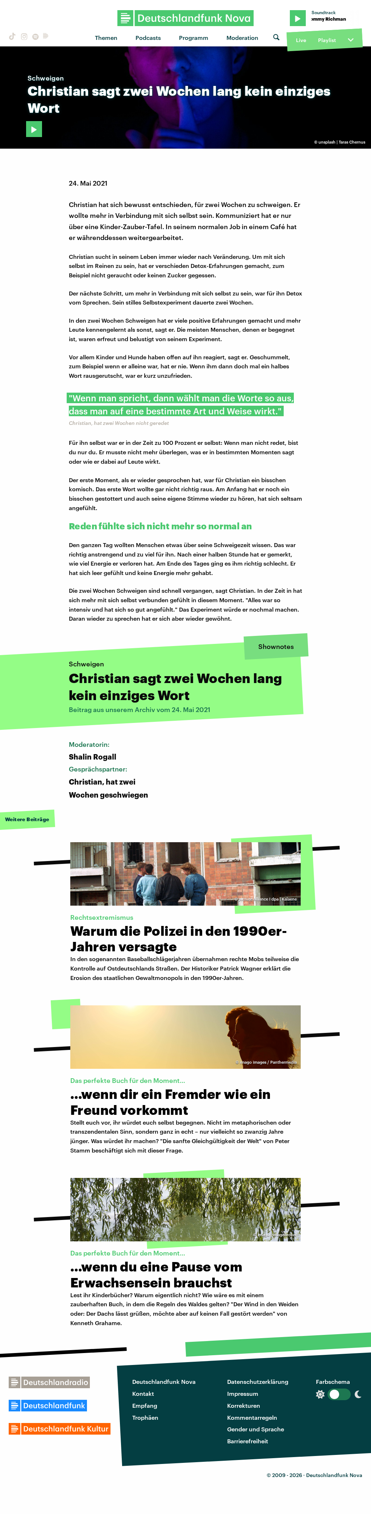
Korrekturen (243, 1405)
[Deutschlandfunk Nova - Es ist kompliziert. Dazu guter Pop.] (185, 18)
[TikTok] (11, 37)
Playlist (327, 40)
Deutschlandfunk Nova (164, 1381)
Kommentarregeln (252, 1417)
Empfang (144, 1405)
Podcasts (148, 37)
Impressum (242, 1393)
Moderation (242, 37)
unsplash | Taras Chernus (341, 142)
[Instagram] (23, 37)
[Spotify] (34, 37)
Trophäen (145, 1417)
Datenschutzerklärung (257, 1381)
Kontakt (143, 1393)
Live (301, 40)
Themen (106, 37)
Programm (193, 37)
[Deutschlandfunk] (45, 37)
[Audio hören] (34, 129)
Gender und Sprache (255, 1429)
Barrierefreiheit (247, 1441)
